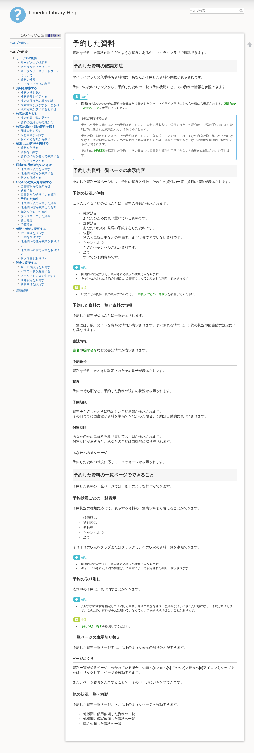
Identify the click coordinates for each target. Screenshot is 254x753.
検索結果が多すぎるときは (38, 109)
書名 (76, 350)
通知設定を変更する (34, 280)
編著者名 (90, 350)
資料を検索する (26, 88)
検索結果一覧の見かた (35, 118)
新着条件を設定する (34, 284)
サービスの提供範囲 (34, 62)
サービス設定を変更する (37, 267)
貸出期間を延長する (34, 233)
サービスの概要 (26, 58)
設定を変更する (26, 263)
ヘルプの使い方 (20, 43)
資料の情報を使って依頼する (40, 156)
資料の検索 (28, 79)
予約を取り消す (31, 237)
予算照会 (26, 224)
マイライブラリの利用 (35, 84)
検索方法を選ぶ (31, 92)
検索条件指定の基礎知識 (37, 101)
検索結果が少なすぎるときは (40, 105)
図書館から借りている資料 (38, 194)
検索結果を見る (26, 113)
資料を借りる (29, 147)
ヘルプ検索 (241, 10)
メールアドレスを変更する (38, 276)
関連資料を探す (31, 131)
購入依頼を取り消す (34, 258)
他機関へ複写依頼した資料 (38, 207)
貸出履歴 (26, 220)
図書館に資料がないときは (34, 165)
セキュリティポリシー (35, 67)
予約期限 (99, 150)
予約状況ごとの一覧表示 (151, 294)
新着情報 (26, 190)
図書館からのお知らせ (35, 186)
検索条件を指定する (34, 96)
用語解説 (22, 290)
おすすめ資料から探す (35, 139)
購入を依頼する (31, 177)
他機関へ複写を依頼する (37, 173)
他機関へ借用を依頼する (37, 169)
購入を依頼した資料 (34, 212)
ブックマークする (32, 160)
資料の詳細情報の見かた (37, 122)
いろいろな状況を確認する (34, 182)
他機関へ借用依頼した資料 (38, 203)
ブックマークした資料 (35, 216)
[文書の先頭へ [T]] (250, 44)
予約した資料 (29, 199)
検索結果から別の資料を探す (35, 126)
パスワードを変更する (35, 271)
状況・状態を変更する (31, 229)
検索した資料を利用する (32, 143)
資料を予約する (31, 152)
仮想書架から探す (32, 135)
